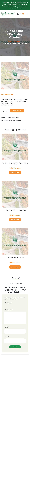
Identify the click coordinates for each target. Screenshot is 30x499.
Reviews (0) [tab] (16, 278)
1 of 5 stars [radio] (6, 306)
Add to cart (17, 110)
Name (7, 327)
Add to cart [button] (15, 172)
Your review (9, 310)
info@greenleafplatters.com (18, 2)
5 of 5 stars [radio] (15, 306)
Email (7, 337)
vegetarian (18, 120)
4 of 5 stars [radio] (12, 306)
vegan (12, 120)
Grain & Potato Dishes (13, 117)
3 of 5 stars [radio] (10, 306)
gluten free (8, 120)
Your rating (8, 303)
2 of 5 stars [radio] (8, 306)
